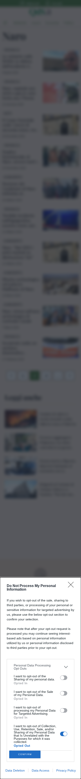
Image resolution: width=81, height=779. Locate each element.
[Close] (72, 586)
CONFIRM (25, 754)
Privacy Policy (66, 770)
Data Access (40, 770)
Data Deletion (15, 770)
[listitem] (40, 667)
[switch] (63, 677)
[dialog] (40, 678)
